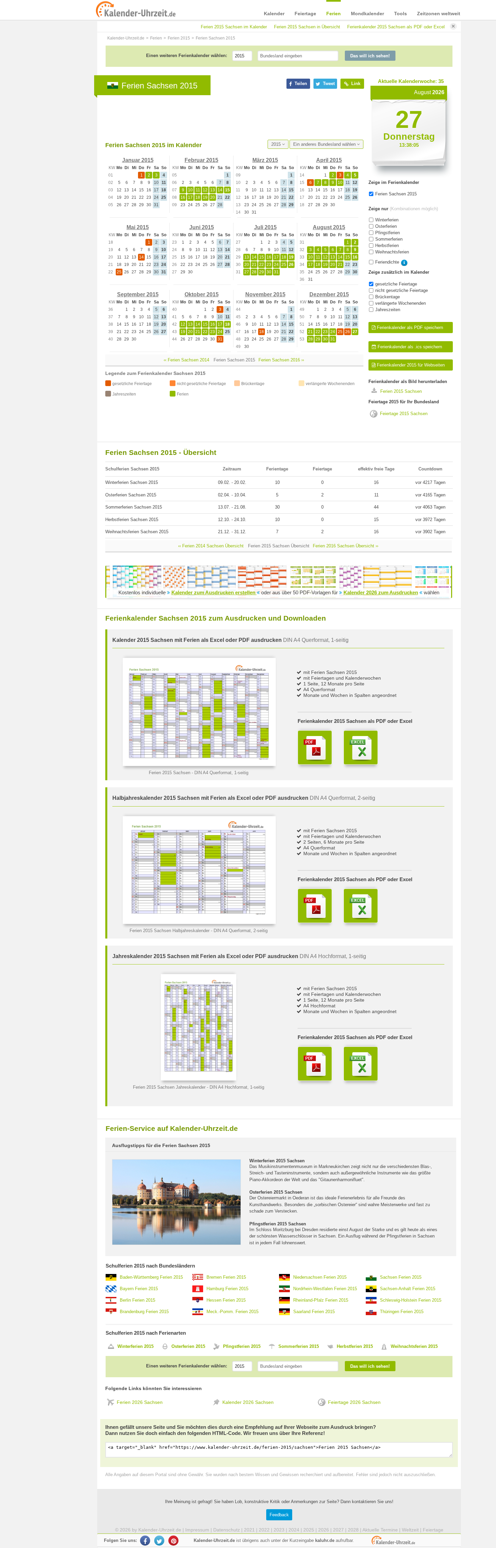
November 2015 (265, 294)
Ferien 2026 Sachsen (140, 1402)
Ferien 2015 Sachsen (401, 391)
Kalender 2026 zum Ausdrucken (380, 592)
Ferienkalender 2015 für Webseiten (410, 365)
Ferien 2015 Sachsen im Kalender (234, 26)
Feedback (279, 1514)
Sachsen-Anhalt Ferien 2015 (407, 1288)
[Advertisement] (228, 117)
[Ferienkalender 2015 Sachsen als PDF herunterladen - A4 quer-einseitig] (315, 747)
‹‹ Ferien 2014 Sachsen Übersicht (211, 545)
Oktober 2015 (202, 294)
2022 (264, 1529)
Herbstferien (387, 245)
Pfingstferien (387, 232)
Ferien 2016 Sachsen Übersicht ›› (345, 545)
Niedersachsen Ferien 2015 (320, 1277)
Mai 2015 (138, 227)
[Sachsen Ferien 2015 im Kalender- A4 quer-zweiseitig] (199, 922)
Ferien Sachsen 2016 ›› (281, 359)
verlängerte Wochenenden (400, 303)
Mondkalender (367, 13)
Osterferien (386, 226)
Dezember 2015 (329, 294)
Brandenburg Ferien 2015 (144, 1311)
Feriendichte (387, 262)
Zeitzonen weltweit (438, 13)
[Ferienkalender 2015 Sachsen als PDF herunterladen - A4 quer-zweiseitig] (315, 906)
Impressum (197, 1529)
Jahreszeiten (387, 309)
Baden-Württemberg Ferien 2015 (151, 1277)
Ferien (333, 13)
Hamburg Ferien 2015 (227, 1288)
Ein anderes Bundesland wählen (325, 144)
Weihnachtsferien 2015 (414, 1346)
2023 (279, 1529)
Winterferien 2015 (135, 1346)
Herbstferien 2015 (355, 1346)
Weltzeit (410, 1529)
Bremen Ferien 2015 (226, 1277)
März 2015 (265, 160)
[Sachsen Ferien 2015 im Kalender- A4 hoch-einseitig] (199, 1079)
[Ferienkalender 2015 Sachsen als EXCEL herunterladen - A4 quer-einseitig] (360, 747)
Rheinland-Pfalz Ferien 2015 (320, 1300)
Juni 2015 (201, 227)
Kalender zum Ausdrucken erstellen (214, 592)
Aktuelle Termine (380, 1529)
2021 (249, 1529)
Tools (400, 13)
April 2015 (329, 160)
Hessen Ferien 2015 (226, 1300)
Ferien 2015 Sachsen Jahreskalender (169, 1087)
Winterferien (386, 219)
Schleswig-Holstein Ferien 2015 (410, 1300)
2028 (353, 1529)
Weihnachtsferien (392, 251)
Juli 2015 (265, 227)
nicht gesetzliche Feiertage (401, 290)
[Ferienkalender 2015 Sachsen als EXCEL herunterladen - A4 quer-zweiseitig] (360, 906)
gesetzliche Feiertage (396, 284)
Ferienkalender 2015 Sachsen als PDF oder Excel (396, 26)
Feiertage (305, 13)
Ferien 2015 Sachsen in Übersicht (307, 26)
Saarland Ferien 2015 (314, 1311)
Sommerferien (389, 239)
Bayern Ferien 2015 (139, 1288)
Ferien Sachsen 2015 (396, 193)
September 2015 (138, 294)
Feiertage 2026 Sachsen (354, 1402)
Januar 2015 (138, 160)
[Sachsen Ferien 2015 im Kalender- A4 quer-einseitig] (199, 764)
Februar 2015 (201, 160)
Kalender (274, 13)
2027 (338, 1529)
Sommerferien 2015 (298, 1346)
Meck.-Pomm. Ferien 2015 (232, 1311)
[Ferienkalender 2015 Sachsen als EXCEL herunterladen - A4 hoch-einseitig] (360, 1064)
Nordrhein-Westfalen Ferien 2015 (325, 1288)
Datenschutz (226, 1529)
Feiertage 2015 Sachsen (404, 413)
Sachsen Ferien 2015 (400, 1277)
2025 (308, 1529)
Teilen (300, 83)
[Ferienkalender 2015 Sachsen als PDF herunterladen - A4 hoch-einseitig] (315, 1064)
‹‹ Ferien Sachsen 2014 (186, 359)
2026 (323, 1529)
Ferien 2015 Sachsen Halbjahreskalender (170, 930)
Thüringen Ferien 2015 (401, 1311)
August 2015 (329, 227)
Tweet (328, 83)
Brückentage (387, 296)
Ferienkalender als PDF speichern (409, 327)
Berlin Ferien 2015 (137, 1300)
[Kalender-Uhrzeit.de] (103, 10)
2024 (293, 1529)
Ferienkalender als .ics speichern (409, 346)
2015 (276, 144)
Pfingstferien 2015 (241, 1346)
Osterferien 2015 (188, 1346)
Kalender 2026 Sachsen (248, 1402)
